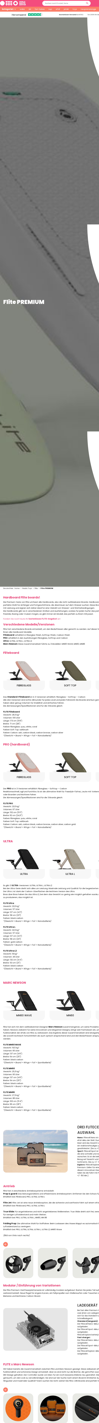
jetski (66, 9)
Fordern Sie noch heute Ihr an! (31, 618)
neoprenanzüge (88, 9)
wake (22, 9)
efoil (58, 9)
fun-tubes (40, 9)
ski (30, 9)
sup (50, 9)
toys (75, 9)
